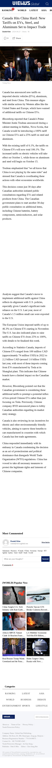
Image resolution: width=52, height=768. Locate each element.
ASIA (44, 10)
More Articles (46, 542)
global (5, 553)
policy (11, 553)
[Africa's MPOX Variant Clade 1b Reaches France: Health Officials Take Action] (13, 624)
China (27, 551)
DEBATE (41, 699)
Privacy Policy (28, 725)
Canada (21, 551)
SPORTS (26, 706)
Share (18, 38)
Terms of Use (15, 725)
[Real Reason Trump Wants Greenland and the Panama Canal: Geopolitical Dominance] (13, 650)
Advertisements (41, 717)
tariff (20, 553)
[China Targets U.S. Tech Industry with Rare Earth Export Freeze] (13, 598)
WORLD (22, 10)
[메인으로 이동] (26, 4)
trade (25, 553)
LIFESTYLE (42, 706)
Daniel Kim (6, 32)
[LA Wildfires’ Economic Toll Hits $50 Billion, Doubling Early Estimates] (38, 624)
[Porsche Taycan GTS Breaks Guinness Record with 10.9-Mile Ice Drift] (38, 598)
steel (16, 553)
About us (5, 725)
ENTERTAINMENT (11, 706)
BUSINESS (26, 699)
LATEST (33, 10)
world (31, 553)
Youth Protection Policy (11, 727)
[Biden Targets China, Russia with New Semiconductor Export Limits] (38, 650)
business (14, 551)
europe (40, 551)
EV (46, 551)
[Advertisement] (24, 238)
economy (34, 551)
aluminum (6, 551)
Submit (45, 559)
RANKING (7, 10)
